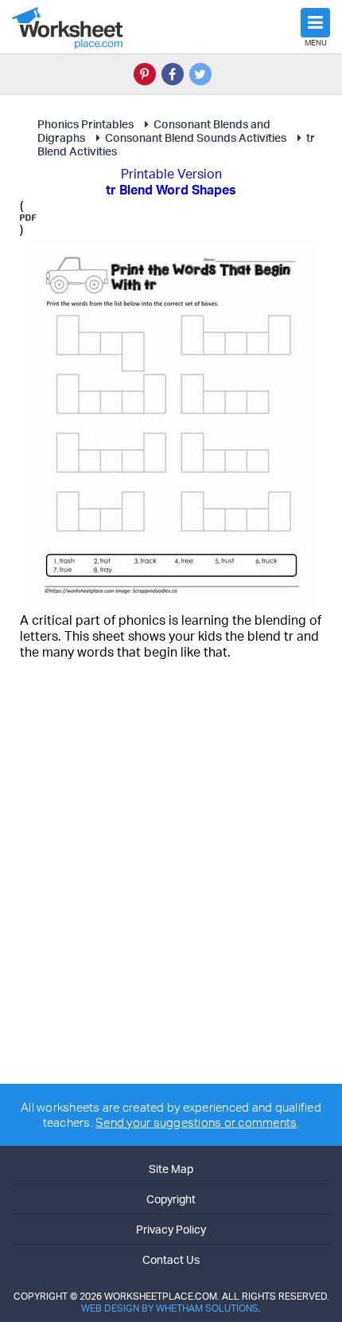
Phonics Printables (85, 124)
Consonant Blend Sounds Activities (195, 137)
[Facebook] (172, 74)
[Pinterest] (145, 74)
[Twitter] (200, 74)
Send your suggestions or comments (196, 1122)
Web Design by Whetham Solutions (169, 1308)
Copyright (171, 1199)
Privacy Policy (171, 1229)
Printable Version (171, 174)
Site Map (171, 1168)
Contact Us (171, 1259)
